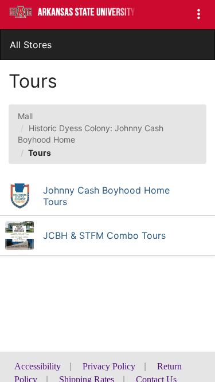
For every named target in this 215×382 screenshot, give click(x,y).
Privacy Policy (109, 366)
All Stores (31, 44)
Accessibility (37, 366)
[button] (198, 14)
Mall (25, 116)
